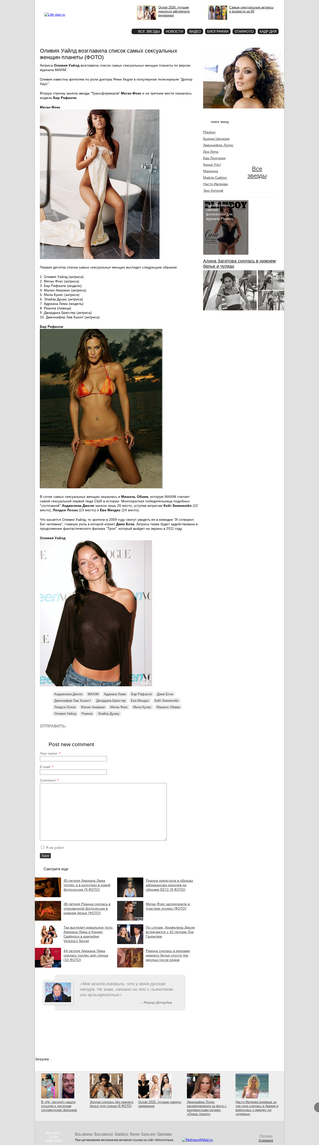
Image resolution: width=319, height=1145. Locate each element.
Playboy (209, 132)
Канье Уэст (212, 165)
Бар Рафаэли (141, 694)
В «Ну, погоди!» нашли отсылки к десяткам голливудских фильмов (59, 1106)
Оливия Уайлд (65, 713)
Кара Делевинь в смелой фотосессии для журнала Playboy (219, 212)
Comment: (49, 780)
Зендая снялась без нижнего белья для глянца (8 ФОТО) (111, 1104)
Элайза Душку (108, 713)
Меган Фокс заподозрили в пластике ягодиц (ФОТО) (168, 906)
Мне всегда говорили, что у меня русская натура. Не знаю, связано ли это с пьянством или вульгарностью (126, 989)
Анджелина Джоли (68, 694)
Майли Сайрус (215, 177)
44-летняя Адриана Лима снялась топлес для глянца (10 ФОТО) (86, 955)
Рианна (86, 713)
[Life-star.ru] (54, 14)
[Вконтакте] (84, 725)
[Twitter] (95, 725)
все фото (257, 288)
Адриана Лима (115, 694)
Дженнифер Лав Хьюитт (72, 701)
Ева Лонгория (214, 158)
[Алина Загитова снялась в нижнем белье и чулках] (230, 309)
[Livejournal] (73, 725)
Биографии (218, 31)
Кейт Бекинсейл (167, 701)
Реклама (89, 3)
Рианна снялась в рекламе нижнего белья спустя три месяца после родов (168, 955)
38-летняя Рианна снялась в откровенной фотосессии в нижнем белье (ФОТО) (87, 908)
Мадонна (210, 171)
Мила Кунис (142, 707)
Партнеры (164, 1134)
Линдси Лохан (65, 707)
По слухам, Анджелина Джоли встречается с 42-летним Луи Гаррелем (170, 931)
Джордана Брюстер (111, 701)
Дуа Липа (210, 152)
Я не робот (54, 848)
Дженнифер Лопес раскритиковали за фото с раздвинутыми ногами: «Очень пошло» (207, 1108)
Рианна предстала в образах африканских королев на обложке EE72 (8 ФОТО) (169, 885)
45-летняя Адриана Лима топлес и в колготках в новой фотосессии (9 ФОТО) (87, 885)
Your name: (50, 753)
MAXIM (93, 694)
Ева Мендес (140, 701)
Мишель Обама (168, 707)
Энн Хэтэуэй (213, 190)
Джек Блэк (165, 694)
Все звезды (257, 172)
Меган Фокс (119, 707)
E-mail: (46, 767)
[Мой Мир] (118, 725)
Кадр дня (268, 31)
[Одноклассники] (107, 725)
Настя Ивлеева (215, 184)
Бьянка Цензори (216, 139)
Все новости (103, 1134)
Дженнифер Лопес (218, 145)
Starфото (113, 22)
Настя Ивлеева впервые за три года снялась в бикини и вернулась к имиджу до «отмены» (257, 1108)
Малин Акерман (93, 707)
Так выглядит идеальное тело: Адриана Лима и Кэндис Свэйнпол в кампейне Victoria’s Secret (88, 934)
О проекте (75, 3)
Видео (195, 31)
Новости (174, 31)
